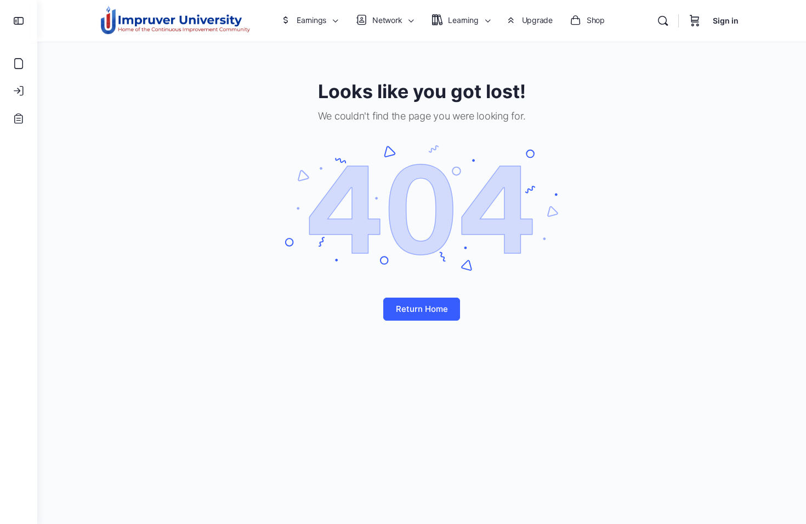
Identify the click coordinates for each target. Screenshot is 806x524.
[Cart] (695, 21)
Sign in (726, 20)
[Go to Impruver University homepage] (175, 20)
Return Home (422, 309)
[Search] (663, 20)
